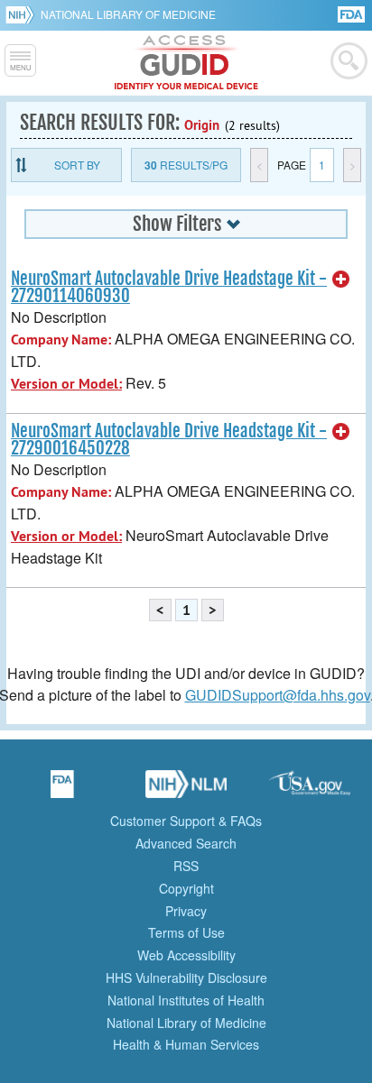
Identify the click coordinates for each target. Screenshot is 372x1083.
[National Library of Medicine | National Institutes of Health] (186, 790)
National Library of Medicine (128, 14)
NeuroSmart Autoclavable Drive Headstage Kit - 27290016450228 (169, 439)
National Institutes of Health (186, 1000)
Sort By (77, 164)
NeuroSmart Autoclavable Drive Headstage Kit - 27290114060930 (169, 287)
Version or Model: (66, 383)
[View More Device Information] (341, 280)
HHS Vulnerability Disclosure (186, 977)
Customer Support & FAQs (186, 821)
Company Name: (61, 339)
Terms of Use (186, 932)
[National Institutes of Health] (23, 14)
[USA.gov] (309, 790)
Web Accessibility (186, 955)
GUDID (186, 63)
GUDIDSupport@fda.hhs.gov (277, 694)
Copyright (186, 888)
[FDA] (352, 13)
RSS (186, 866)
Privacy (186, 911)
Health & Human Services (186, 1044)
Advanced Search (186, 843)
